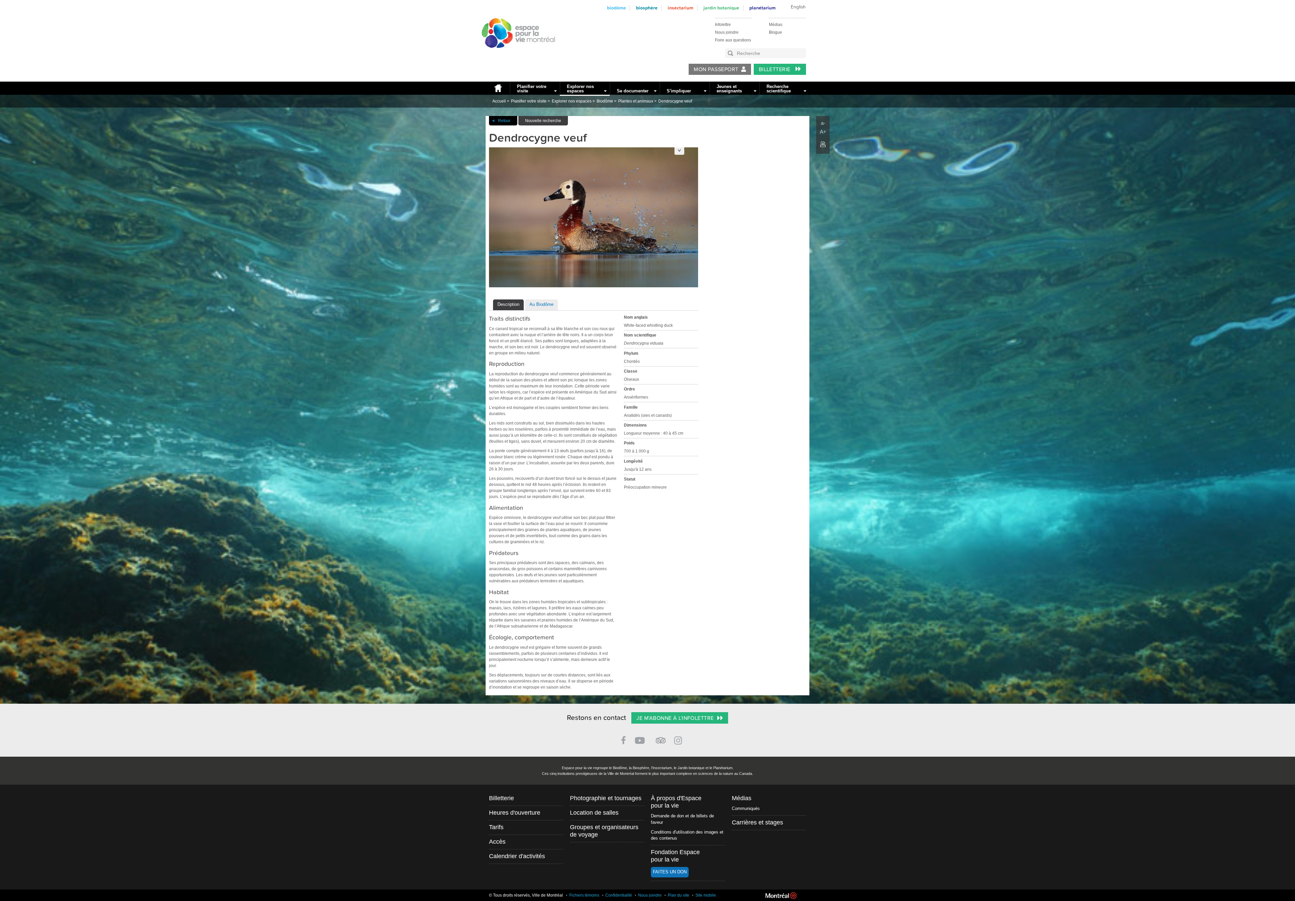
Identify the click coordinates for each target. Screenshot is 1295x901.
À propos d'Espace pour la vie (676, 802)
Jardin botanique (721, 8)
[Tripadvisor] (660, 738)
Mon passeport (716, 69)
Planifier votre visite (531, 88)
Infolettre (723, 24)
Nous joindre (727, 32)
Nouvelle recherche (543, 120)
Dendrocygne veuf (675, 101)
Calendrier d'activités (517, 856)
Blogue (775, 32)
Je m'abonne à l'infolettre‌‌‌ (675, 718)
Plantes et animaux (635, 101)
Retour (504, 120)
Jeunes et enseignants (729, 88)
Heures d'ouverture (514, 812)
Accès (497, 841)
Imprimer (823, 144)
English (798, 7)
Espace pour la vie (514, 54)
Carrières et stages (757, 822)
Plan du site (678, 895)
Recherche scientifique (779, 88)
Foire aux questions (733, 40)
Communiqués (746, 808)
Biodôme (616, 8)
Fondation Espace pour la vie (675, 856)
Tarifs (496, 827)
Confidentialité (618, 895)
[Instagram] (679, 739)
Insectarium (680, 8)
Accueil (498, 88)
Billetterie (775, 69)
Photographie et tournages (605, 798)
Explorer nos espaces (580, 88)
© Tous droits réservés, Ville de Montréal (526, 895)
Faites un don (670, 871)
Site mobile (705, 895)
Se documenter (633, 90)
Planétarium (762, 8)
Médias (775, 24)
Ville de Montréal (781, 895)
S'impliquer (679, 90)
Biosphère (647, 8)
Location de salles (594, 812)
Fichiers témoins (584, 895)
